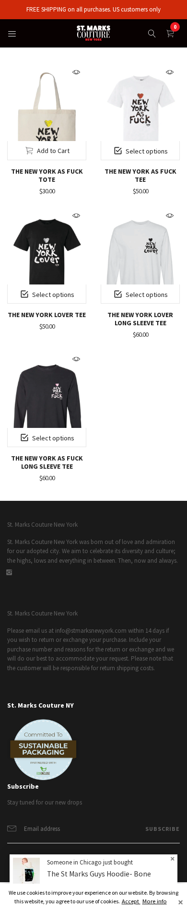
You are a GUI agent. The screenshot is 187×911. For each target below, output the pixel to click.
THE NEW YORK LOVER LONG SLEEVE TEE (140, 318)
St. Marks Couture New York (42, 525)
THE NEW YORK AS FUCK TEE (140, 175)
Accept (131, 901)
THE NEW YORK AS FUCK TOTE (47, 175)
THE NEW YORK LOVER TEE (47, 314)
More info (154, 901)
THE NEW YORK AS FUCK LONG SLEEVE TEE (47, 462)
